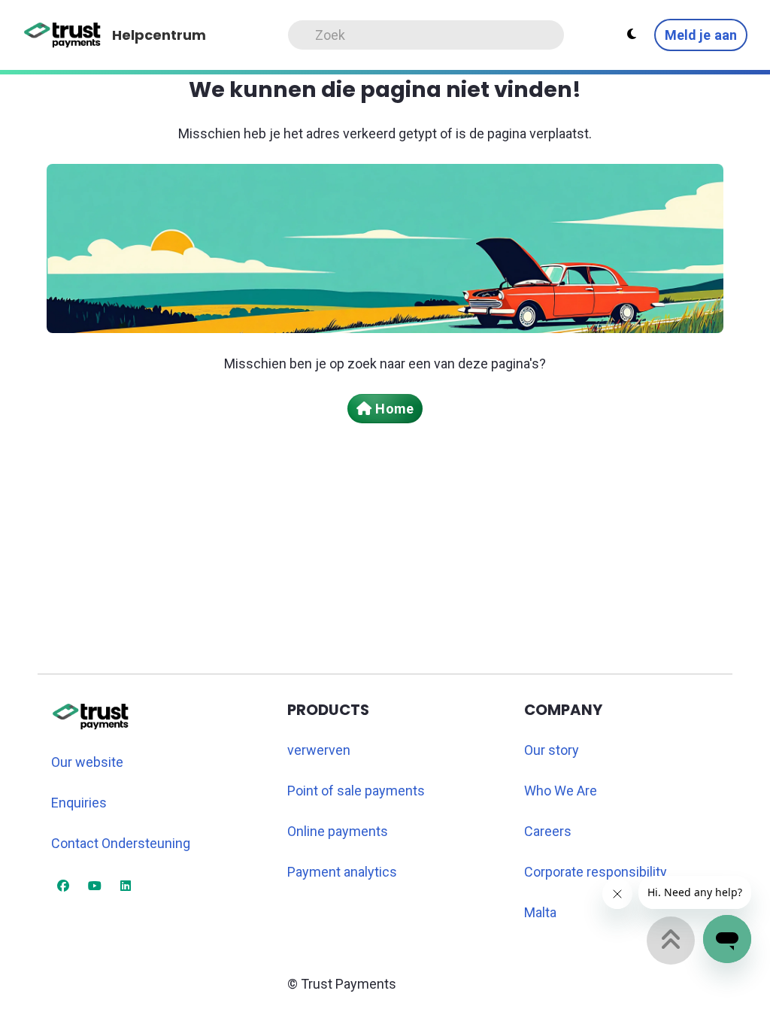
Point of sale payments (356, 790)
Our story (551, 750)
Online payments (337, 831)
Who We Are (560, 790)
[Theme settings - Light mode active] (631, 34)
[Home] (63, 35)
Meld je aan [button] (701, 35)
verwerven (318, 750)
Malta (540, 912)
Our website (87, 762)
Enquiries (79, 802)
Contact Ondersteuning (120, 843)
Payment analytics (342, 872)
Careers (547, 831)
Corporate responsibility (595, 872)
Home (394, 409)
